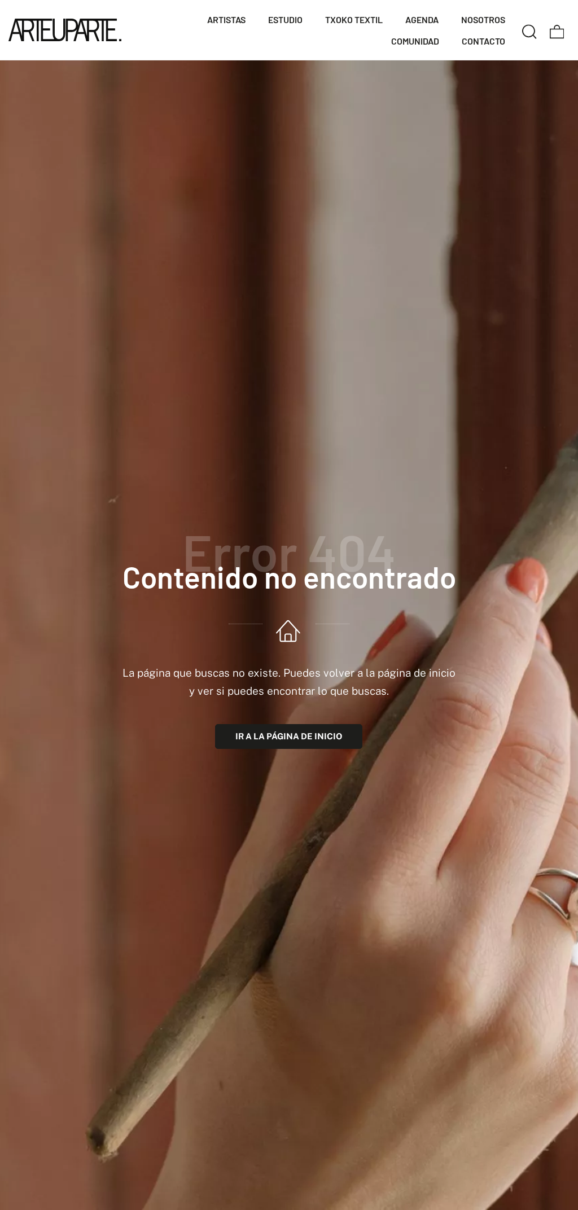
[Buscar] (529, 29)
